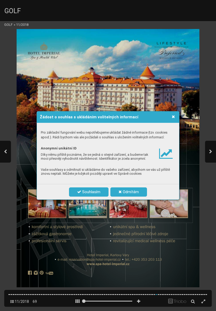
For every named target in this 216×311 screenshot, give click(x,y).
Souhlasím (90, 191)
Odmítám (130, 191)
